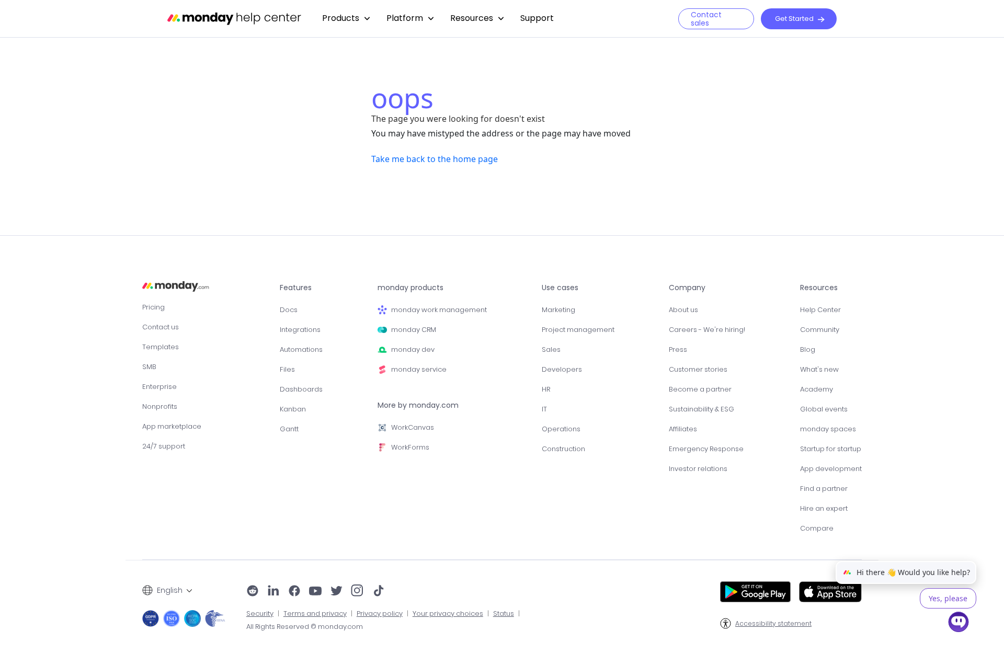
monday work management (439, 310)
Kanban (293, 409)
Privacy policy (380, 614)
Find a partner (824, 489)
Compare (817, 528)
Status (503, 614)
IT (544, 409)
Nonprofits (159, 406)
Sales (551, 349)
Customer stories (698, 369)
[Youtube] (315, 591)
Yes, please (948, 598)
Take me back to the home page (434, 159)
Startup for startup (830, 449)
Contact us (160, 327)
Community (819, 330)
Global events (824, 409)
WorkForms (410, 447)
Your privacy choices (448, 614)
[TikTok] (378, 591)
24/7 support (163, 446)
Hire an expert (824, 508)
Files (287, 369)
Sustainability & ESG (701, 409)
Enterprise (159, 387)
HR (546, 389)
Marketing (558, 310)
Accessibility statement (773, 623)
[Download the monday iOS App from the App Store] (830, 591)
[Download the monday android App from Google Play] (755, 591)
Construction (563, 449)
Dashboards (301, 389)
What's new (819, 369)
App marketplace (171, 426)
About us (683, 310)
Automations (301, 349)
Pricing (153, 307)
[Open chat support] (958, 623)
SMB (149, 367)
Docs (289, 310)
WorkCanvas (412, 427)
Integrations (300, 330)
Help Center (820, 310)
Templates (160, 347)
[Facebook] (294, 591)
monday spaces (828, 429)
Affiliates (683, 429)
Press (678, 349)
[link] (346, 19)
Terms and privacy (315, 614)
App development (831, 469)
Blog (807, 349)
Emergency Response (706, 449)
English (169, 590)
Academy (816, 389)
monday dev (413, 349)
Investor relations (698, 469)
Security (259, 614)
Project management (578, 330)
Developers (562, 369)
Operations (561, 429)
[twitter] (336, 591)
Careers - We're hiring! (707, 330)
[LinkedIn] (273, 591)
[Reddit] (252, 591)
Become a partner (700, 389)
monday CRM (413, 330)
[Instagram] (357, 591)
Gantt (289, 429)
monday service (419, 369)
